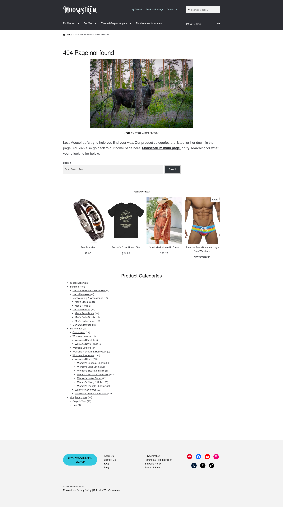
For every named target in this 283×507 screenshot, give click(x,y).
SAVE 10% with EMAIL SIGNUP (80, 459)
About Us (109, 456)
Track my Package (154, 9)
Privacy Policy (152, 456)
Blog (106, 467)
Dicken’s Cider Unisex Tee (126, 247)
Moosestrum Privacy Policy (77, 490)
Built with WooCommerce (106, 490)
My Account (136, 9)
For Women (69, 23)
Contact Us (172, 9)
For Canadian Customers (149, 23)
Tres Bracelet (88, 247)
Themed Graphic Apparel (114, 23)
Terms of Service (153, 467)
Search (67, 162)
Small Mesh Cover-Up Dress (164, 247)
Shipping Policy (153, 463)
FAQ (106, 463)
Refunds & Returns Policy (158, 459)
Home (69, 34)
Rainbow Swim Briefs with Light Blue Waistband (202, 249)
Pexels (155, 132)
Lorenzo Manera (141, 132)
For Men (88, 23)
